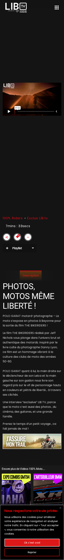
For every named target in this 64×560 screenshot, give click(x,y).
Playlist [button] (17, 248)
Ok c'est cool (32, 542)
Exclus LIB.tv (37, 218)
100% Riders (13, 218)
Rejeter (32, 552)
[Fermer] (60, 508)
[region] (32, 532)
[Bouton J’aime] (17, 237)
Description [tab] (31, 275)
